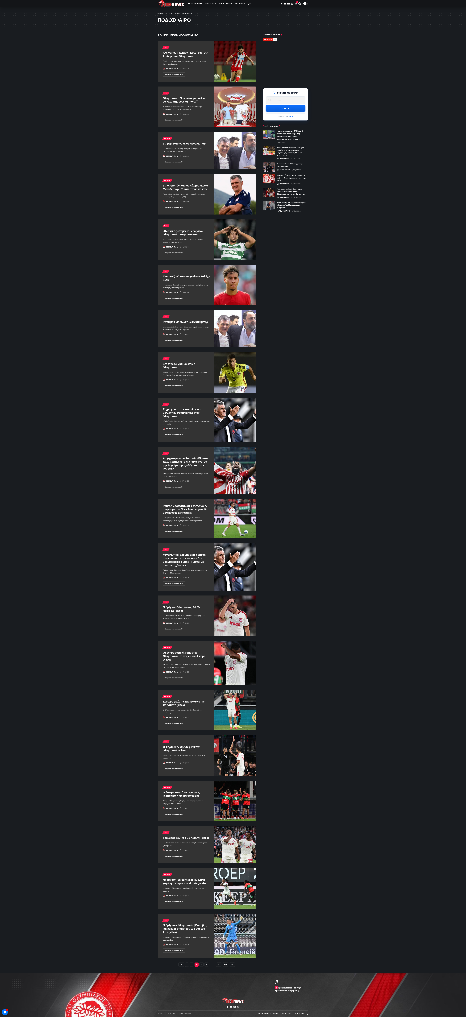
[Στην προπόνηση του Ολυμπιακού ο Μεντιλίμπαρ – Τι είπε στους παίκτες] (235, 194)
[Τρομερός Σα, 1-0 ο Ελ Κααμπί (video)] (235, 844)
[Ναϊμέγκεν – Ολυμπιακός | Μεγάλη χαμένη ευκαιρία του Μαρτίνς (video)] (235, 888)
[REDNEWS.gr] (171, 3)
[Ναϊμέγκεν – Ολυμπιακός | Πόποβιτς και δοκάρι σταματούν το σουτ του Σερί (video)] (235, 936)
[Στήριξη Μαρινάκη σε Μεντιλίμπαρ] (235, 150)
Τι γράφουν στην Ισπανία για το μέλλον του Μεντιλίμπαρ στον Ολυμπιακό (182, 412)
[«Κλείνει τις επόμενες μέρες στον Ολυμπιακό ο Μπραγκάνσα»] (235, 239)
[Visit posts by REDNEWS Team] (164, 68)
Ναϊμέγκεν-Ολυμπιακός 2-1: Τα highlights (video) (181, 608)
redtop (167, 138)
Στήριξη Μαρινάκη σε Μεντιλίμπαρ (184, 143)
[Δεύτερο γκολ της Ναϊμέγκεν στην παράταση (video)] (235, 710)
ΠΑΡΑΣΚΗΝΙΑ (293, 140)
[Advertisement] (285, 64)
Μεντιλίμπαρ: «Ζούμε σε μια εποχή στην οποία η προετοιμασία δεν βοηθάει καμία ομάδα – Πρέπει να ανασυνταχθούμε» (184, 560)
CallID (290, 116)
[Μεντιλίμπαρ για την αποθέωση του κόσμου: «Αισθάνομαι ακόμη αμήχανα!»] (269, 205)
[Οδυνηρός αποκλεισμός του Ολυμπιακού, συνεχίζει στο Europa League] (235, 663)
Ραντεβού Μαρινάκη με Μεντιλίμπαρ (185, 321)
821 (219, 964)
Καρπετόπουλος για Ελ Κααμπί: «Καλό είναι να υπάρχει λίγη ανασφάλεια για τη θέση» (290, 133)
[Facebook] (282, 4)
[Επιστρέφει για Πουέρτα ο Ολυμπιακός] (235, 372)
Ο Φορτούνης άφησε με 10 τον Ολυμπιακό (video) (181, 748)
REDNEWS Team (172, 69)
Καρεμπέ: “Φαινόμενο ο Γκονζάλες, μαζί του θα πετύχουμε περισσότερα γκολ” (291, 177)
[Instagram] (292, 4)
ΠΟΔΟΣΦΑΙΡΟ (284, 170)
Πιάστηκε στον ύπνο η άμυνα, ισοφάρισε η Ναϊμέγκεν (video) (181, 794)
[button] (254, 3)
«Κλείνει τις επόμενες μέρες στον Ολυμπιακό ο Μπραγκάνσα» (183, 232)
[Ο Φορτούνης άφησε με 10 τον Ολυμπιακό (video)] (235, 755)
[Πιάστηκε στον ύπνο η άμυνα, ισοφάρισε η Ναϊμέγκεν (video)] (235, 801)
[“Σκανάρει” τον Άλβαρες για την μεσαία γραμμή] (269, 167)
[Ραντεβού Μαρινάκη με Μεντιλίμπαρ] (235, 328)
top (165, 47)
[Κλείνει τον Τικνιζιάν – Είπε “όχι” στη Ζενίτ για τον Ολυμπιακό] (235, 61)
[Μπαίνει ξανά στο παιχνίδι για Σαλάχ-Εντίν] (235, 285)
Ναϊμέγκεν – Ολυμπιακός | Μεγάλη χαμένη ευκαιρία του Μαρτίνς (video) (185, 881)
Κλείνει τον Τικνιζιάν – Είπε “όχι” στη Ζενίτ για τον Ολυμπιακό (185, 54)
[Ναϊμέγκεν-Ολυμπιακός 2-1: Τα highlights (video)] (235, 615)
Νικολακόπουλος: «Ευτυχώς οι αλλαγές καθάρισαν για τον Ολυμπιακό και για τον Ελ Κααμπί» (291, 191)
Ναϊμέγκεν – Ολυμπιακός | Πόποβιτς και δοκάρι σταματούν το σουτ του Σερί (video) (185, 928)
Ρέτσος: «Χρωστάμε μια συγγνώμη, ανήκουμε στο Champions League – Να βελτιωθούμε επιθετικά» (185, 509)
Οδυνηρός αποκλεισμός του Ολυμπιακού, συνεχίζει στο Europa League (184, 656)
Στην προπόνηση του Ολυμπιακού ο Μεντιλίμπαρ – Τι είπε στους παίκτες (185, 187)
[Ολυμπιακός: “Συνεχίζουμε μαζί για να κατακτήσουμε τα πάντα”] (235, 107)
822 (225, 964)
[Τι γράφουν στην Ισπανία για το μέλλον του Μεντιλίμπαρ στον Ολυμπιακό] (235, 420)
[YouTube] (285, 4)
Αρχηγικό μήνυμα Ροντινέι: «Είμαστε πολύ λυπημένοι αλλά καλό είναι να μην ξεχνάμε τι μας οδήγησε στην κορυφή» (185, 463)
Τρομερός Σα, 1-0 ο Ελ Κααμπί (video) (186, 837)
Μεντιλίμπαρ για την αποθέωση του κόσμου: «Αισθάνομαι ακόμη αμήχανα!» (291, 205)
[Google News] (288, 4)
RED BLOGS (283, 140)
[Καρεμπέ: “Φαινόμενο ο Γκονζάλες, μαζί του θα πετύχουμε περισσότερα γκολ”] (269, 178)
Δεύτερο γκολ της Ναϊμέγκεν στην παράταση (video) (183, 703)
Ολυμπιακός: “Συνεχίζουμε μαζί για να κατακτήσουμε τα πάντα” (184, 99)
